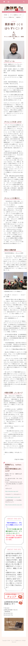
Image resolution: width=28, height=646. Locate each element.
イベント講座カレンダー (16, 15)
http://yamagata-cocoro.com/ (12, 497)
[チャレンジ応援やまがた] (14, 9)
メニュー (8, 1)
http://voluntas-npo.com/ (11, 491)
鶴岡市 (13, 35)
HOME (5, 15)
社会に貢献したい (16, 36)
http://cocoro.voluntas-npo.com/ (13, 505)
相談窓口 (18, 17)
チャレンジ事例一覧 (9, 17)
